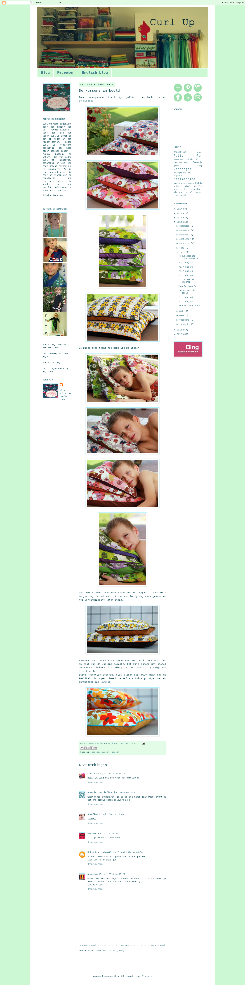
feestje (197, 162)
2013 (180, 330)
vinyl (189, 192)
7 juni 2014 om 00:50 (130, 852)
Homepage (124, 945)
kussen (105, 752)
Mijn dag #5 (186, 271)
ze (137, 97)
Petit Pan (188, 156)
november (185, 230)
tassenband (196, 189)
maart (183, 315)
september (185, 239)
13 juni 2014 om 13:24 (112, 874)
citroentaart (181, 163)
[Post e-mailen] (143, 743)
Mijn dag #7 (186, 262)
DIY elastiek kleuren (186, 280)
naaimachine (184, 179)
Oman (199, 152)
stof (187, 186)
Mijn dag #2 (186, 301)
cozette (94, 752)
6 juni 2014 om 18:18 (112, 773)
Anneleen (93, 874)
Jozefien (93, 814)
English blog (95, 73)
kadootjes (182, 169)
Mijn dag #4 (186, 275)
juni (182, 252)
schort (177, 186)
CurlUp (99, 743)
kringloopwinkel (183, 173)
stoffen (198, 186)
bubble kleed (194, 159)
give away (188, 165)
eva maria (93, 833)
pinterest (179, 183)
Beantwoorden (95, 782)
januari (184, 324)
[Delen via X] (89, 748)
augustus (185, 243)
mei (181, 311)
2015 (180, 218)
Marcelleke (180, 152)
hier (82, 671)
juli (182, 248)
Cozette (105, 682)
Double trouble (188, 286)
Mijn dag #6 (186, 267)
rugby (198, 183)
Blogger (146, 976)
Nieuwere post (88, 945)
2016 (180, 213)
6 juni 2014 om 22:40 (111, 814)
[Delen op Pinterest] (95, 748)
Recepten (65, 73)
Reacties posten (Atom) (110, 950)
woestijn (185, 195)
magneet (178, 176)
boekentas (178, 159)
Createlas (93, 773)
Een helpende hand (189, 306)
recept (190, 183)
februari (185, 320)
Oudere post (158, 945)
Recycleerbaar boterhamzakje (188, 257)
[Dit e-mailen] (82, 748)
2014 (180, 222)
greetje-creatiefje (99, 792)
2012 (180, 334)
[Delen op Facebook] (92, 748)
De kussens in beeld (187, 291)
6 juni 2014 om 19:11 (123, 792)
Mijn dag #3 (186, 297)
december (185, 226)
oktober (184, 235)
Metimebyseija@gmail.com (102, 852)
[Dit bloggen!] (85, 748)
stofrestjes (180, 189)
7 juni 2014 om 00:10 (112, 833)
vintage (178, 192)
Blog (45, 73)
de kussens (86, 101)
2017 (180, 209)
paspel (115, 752)
